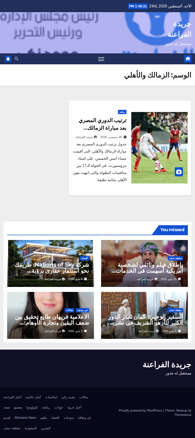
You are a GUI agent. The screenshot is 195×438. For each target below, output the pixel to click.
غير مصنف (82, 310)
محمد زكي (68, 397)
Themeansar (182, 415)
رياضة (122, 112)
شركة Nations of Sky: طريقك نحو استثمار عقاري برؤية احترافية (52, 270)
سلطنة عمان (175, 258)
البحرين (46, 428)
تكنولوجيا (32, 407)
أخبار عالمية (33, 397)
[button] (16, 59)
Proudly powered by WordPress (141, 410)
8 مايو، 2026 (75, 279)
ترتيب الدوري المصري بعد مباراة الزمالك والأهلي (103, 128)
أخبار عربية (74, 407)
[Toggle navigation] (101, 59)
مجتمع (18, 407)
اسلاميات (51, 397)
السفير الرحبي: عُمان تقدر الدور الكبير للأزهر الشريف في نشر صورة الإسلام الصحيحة (145, 322)
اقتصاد (84, 258)
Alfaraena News (25, 417)
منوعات (69, 417)
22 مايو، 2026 (168, 279)
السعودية (31, 428)
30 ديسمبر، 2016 (111, 137)
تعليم (43, 417)
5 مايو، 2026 (169, 331)
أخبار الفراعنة (12, 397)
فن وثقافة (84, 417)
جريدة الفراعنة (84, 137)
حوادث (58, 407)
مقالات (69, 310)
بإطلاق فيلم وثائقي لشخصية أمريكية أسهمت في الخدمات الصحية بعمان (149, 270)
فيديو (7, 417)
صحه (7, 407)
